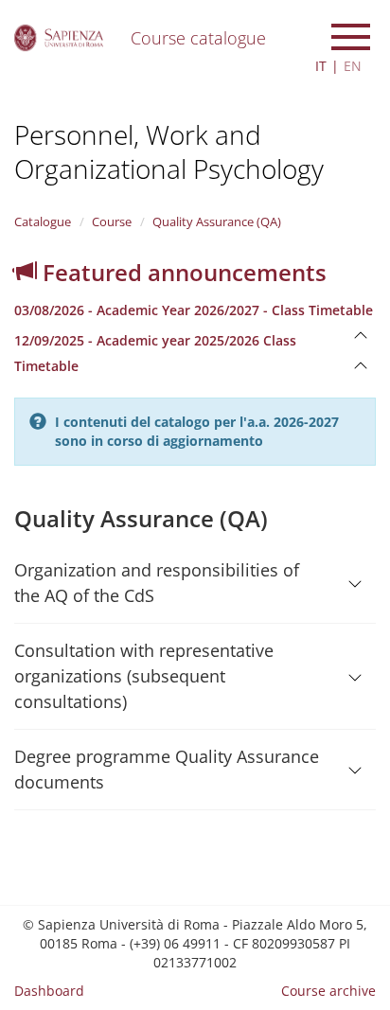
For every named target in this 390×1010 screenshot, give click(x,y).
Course (112, 221)
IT (321, 66)
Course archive (328, 991)
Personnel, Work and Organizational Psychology (169, 151)
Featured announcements (182, 272)
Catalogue (42, 221)
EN (353, 66)
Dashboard (49, 991)
